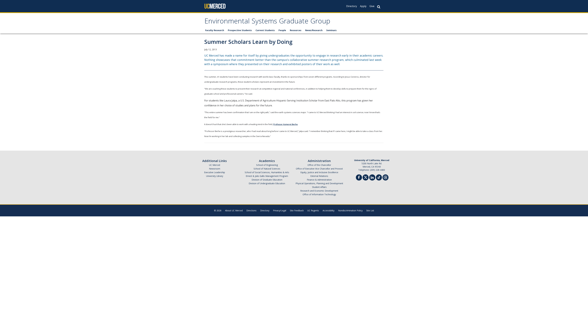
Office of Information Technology (319, 194)
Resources (295, 30)
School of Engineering (267, 165)
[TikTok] (379, 177)
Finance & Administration (319, 179)
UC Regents (313, 210)
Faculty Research (214, 30)
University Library (214, 176)
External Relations (319, 176)
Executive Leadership (214, 172)
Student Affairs (319, 187)
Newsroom (214, 168)
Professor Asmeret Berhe (285, 124)
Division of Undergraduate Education (267, 183)
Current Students (265, 30)
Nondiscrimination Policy (350, 210)
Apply (363, 6)
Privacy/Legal (279, 210)
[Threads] (385, 177)
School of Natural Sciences (267, 168)
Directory (351, 6)
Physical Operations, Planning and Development (319, 183)
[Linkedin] (372, 177)
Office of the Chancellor (319, 165)
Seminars (331, 30)
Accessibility (328, 210)
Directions (251, 210)
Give (371, 6)
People (282, 30)
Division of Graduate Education (267, 179)
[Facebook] (358, 177)
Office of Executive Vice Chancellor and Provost (319, 168)
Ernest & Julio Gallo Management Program (267, 176)
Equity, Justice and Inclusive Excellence (319, 172)
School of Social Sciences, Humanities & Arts (267, 172)
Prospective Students (240, 30)
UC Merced (214, 165)
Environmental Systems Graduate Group (267, 22)
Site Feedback (297, 210)
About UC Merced (234, 210)
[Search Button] (379, 7)
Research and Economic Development (319, 190)
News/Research (313, 30)
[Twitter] (365, 177)
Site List (370, 210)
